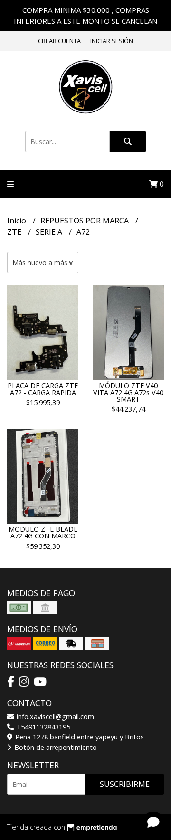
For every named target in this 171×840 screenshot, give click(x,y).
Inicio (17, 220)
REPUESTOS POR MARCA (85, 220)
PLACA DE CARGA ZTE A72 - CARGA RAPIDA (43, 389)
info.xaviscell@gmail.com (54, 716)
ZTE (15, 232)
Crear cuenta (59, 41)
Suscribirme (125, 784)
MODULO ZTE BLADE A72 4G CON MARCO (43, 532)
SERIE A (50, 232)
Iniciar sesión (111, 41)
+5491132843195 (42, 726)
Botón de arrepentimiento (54, 747)
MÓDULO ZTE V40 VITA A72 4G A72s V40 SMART (128, 392)
